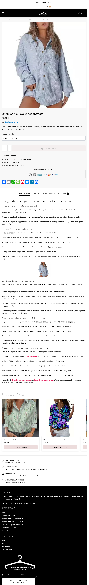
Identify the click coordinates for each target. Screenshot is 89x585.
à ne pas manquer (31, 357)
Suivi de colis (7, 549)
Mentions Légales (9, 527)
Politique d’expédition (10, 515)
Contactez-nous (8, 531)
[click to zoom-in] (44, 65)
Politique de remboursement (13, 521)
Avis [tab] (65, 193)
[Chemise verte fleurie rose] (20, 418)
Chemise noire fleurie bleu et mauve (56, 440)
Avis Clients (6, 546)
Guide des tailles (11, 122)
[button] (9, 146)
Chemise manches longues (21, 380)
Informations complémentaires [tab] (46, 193)
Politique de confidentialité (12, 518)
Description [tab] (24, 193)
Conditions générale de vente (13, 524)
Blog (3, 540)
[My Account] (79, 13)
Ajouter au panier (49, 148)
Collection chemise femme (18, 20)
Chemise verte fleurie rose (14, 440)
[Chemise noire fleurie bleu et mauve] (60, 418)
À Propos (5, 512)
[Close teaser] (36, 577)
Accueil (4, 20)
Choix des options (20, 447)
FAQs (4, 543)
